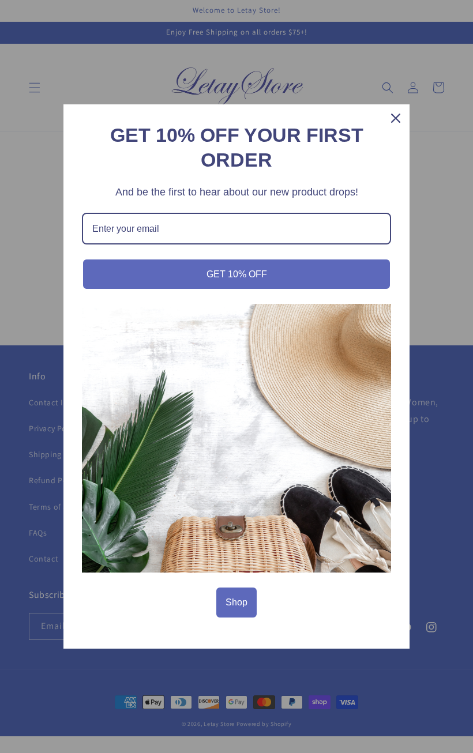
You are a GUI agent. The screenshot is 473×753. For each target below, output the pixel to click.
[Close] (396, 118)
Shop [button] (236, 602)
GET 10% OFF (237, 274)
